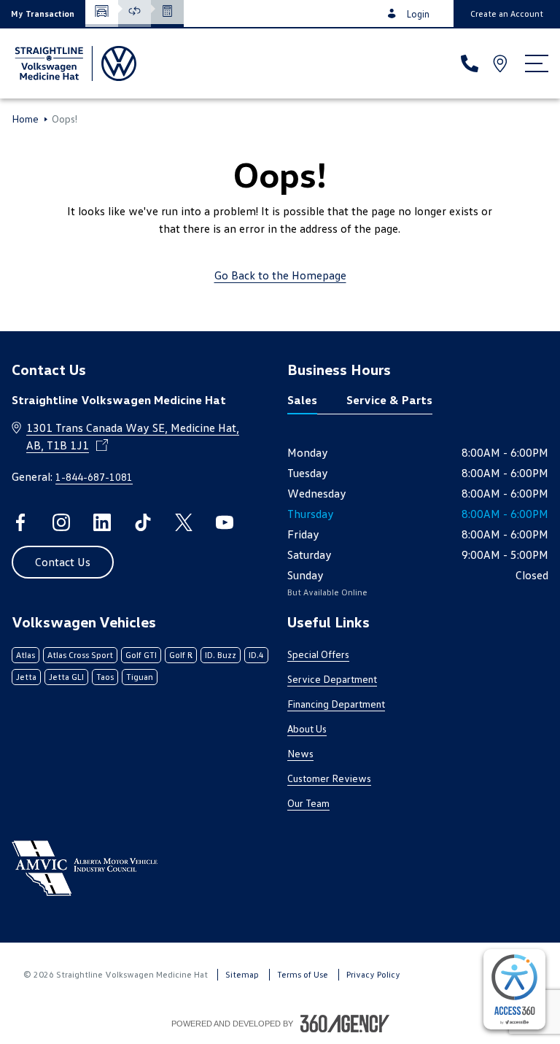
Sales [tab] (302, 400)
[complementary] (514, 989)
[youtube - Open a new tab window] (224, 522)
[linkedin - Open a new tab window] (102, 522)
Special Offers (318, 654)
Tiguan (139, 676)
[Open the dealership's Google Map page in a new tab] (501, 63)
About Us (307, 728)
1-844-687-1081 (94, 477)
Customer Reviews (329, 778)
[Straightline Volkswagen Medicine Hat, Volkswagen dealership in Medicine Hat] (74, 63)
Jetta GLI (66, 676)
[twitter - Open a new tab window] (183, 522)
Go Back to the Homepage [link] (280, 275)
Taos (105, 676)
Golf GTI (141, 654)
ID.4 (256, 654)
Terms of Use (302, 974)
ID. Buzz (220, 654)
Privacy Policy (373, 974)
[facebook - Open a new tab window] (20, 522)
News (300, 753)
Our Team (308, 803)
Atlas (25, 654)
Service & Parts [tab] (389, 400)
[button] (42, 13)
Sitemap (242, 974)
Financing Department (336, 703)
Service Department (332, 679)
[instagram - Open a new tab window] (61, 522)
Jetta (26, 676)
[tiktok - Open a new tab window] (143, 522)
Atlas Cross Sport (80, 654)
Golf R (180, 654)
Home (25, 119)
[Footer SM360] (344, 1023)
